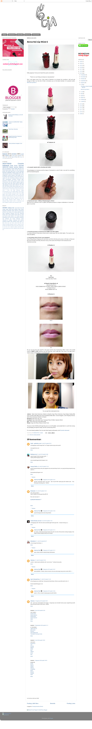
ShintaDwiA (33, 541)
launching (5, 210)
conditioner (15, 220)
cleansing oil (5, 220)
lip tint (12, 217)
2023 (81, 61)
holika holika (12, 186)
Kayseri (31, 666)
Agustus (83, 82)
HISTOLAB (8, 192)
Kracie (15, 180)
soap (11, 221)
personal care (8, 228)
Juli (82, 84)
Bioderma (9, 168)
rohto (4, 174)
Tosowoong (11, 199)
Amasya (32, 646)
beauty (35, 434)
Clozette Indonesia (64, 430)
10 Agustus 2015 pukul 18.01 (41, 600)
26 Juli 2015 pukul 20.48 (42, 454)
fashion (7, 155)
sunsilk (19, 202)
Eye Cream (12, 218)
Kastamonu (32, 643)
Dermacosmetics (6, 191)
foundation (7, 213)
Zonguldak (32, 669)
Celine (22, 188)
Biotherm (17, 178)
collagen (10, 220)
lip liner (5, 226)
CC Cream (17, 216)
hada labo (21, 172)
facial (16, 214)
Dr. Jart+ (10, 191)
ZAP (5, 186)
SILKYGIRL (4, 198)
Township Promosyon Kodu (36, 634)
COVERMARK (15, 174)
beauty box (11, 212)
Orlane (14, 183)
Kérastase (5, 172)
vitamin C (13, 216)
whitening (22, 213)
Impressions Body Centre (16, 192)
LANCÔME (21, 165)
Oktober (83, 78)
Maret (82, 97)
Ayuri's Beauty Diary (35, 579)
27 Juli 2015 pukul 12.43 (45, 579)
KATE (7, 194)
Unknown (32, 560)
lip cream (8, 216)
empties (4, 225)
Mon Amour (5, 183)
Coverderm (14, 179)
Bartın (31, 670)
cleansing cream (20, 218)
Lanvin (17, 194)
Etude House (13, 165)
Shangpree (7, 184)
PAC (23, 195)
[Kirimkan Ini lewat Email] (48, 433)
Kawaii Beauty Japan (9, 169)
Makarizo (21, 167)
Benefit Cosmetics (9, 174)
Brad (11, 188)
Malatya (32, 667)
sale (7, 158)
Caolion (14, 188)
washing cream (16, 221)
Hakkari (32, 651)
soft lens (17, 213)
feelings (20, 157)
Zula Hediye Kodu (34, 632)
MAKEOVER (5, 167)
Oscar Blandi (19, 195)
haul (5, 216)
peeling (16, 226)
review (14, 154)
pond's (4, 171)
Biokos (13, 178)
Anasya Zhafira (34, 466)
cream (9, 214)
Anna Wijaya (9, 187)
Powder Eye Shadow (6, 224)
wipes (21, 221)
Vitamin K (16, 224)
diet (19, 220)
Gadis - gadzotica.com (35, 443)
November (83, 76)
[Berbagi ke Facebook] (52, 433)
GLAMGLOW (5, 175)
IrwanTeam (5, 180)
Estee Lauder (21, 174)
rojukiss (4, 178)
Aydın (31, 674)
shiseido (17, 186)
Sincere (10, 184)
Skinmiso (12, 198)
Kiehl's (16, 168)
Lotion (22, 214)
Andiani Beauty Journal (35, 520)
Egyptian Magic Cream (17, 191)
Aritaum (13, 187)
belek (31, 619)
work (10, 158)
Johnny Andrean (11, 175)
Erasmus (32, 631)
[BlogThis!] (50, 433)
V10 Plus (15, 176)
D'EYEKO (19, 179)
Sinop (31, 652)
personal (19, 155)
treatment (9, 210)
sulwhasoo (16, 202)
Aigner (22, 186)
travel (13, 155)
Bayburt (32, 647)
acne (7, 212)
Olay (11, 183)
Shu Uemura (19, 169)
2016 (81, 71)
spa (3, 218)
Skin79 (14, 184)
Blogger (51, 718)
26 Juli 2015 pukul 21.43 (41, 490)
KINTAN (9, 194)
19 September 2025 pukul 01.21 (41, 625)
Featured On (36, 34)
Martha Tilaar (5, 195)
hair (13, 208)
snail (20, 228)
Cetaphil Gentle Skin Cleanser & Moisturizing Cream (15, 137)
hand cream (16, 225)
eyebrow (22, 220)
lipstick (38, 434)
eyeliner (12, 214)
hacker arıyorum (33, 615)
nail (15, 217)
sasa (13, 202)
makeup (10, 208)
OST (16, 195)
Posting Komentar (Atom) (37, 706)
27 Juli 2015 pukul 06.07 (41, 541)
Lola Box (10, 182)
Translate (13, 109)
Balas (31, 450)
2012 (81, 107)
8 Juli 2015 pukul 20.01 (46, 443)
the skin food (9, 178)
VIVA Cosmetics (20, 176)
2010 (81, 111)
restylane (10, 202)
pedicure (12, 226)
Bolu (31, 650)
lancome (16, 167)
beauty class (5, 214)
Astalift (16, 187)
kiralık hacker (33, 613)
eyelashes (5, 221)
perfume (4, 212)
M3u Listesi (32, 630)
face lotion (12, 225)
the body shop (9, 171)
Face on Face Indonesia (18, 171)
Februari (83, 99)
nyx (23, 169)
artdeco (8, 186)
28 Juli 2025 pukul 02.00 (39, 610)
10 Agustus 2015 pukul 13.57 (49, 479)
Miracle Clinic (7, 176)
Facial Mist (17, 222)
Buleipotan (32, 490)
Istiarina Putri (37, 479)
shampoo (12, 213)
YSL (21, 199)
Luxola (20, 194)
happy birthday (14, 157)
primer (12, 228)
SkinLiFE (17, 184)
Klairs (12, 180)
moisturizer (21, 210)
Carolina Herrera (18, 188)
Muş (31, 654)
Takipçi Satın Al (33, 628)
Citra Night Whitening (15, 190)
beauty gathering (17, 212)
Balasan (33, 477)
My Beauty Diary (11, 195)
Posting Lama (71, 703)
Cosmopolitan (8, 179)
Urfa (31, 644)
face (21, 207)
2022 (81, 63)
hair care (9, 217)
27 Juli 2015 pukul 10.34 (40, 560)
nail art (8, 226)
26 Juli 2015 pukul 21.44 (47, 520)
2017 (81, 69)
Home (4, 34)
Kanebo (9, 180)
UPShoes (18, 199)
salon (19, 209)
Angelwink (4, 187)
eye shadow (8, 225)
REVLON (19, 168)
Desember (83, 74)
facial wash (14, 210)
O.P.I (14, 195)
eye (3, 216)
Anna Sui (31, 434)
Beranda (52, 703)
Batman (32, 671)
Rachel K (18, 183)
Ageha (20, 186)
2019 (81, 65)
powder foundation (20, 217)
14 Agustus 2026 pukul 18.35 (40, 660)
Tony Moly (21, 184)
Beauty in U (8, 188)
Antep (31, 648)
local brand (17, 207)
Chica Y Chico (6, 190)
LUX (15, 169)
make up (19, 214)
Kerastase (14, 194)
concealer (22, 216)
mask (7, 209)
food (8, 157)
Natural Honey (15, 172)
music (4, 158)
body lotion (11, 209)
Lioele (16, 175)
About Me (20, 34)
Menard (11, 167)
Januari (82, 101)
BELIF (18, 187)
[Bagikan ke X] (51, 433)
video (4, 157)
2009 (81, 113)
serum (22, 209)
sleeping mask (16, 228)
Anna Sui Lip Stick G (31, 82)
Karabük (32, 673)
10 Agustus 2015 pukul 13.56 (49, 510)
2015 (81, 73)
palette (8, 221)
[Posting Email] (46, 432)
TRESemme (17, 198)
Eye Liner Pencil (11, 222)
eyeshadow (5, 217)
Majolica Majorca (20, 182)
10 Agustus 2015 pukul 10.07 (49, 569)
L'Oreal (18, 180)
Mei (82, 93)
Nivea (9, 183)
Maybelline (9, 172)
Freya (5, 192)
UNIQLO (14, 199)
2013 (81, 105)
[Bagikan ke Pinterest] (54, 433)
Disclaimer (12, 34)
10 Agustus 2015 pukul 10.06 (49, 591)
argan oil (19, 224)
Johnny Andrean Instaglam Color (15, 143)
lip (17, 210)
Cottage (22, 190)
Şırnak (31, 663)
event (22, 154)
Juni (82, 91)
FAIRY (22, 179)
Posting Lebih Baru (32, 703)
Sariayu (11, 176)
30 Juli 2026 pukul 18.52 (39, 640)
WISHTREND (7, 164)
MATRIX (14, 182)
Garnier (12, 168)
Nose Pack (22, 222)
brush (23, 224)
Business (27, 34)
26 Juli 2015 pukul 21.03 (43, 466)
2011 (81, 109)
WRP (3, 186)
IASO (11, 192)
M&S (23, 194)
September (83, 80)
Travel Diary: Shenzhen (13, 129)
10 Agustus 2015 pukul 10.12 (49, 529)
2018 (81, 67)
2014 (81, 104)
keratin (20, 225)
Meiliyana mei (33, 454)
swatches (7, 218)
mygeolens (7, 202)
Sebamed (8, 198)
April (82, 95)
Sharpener (12, 224)
